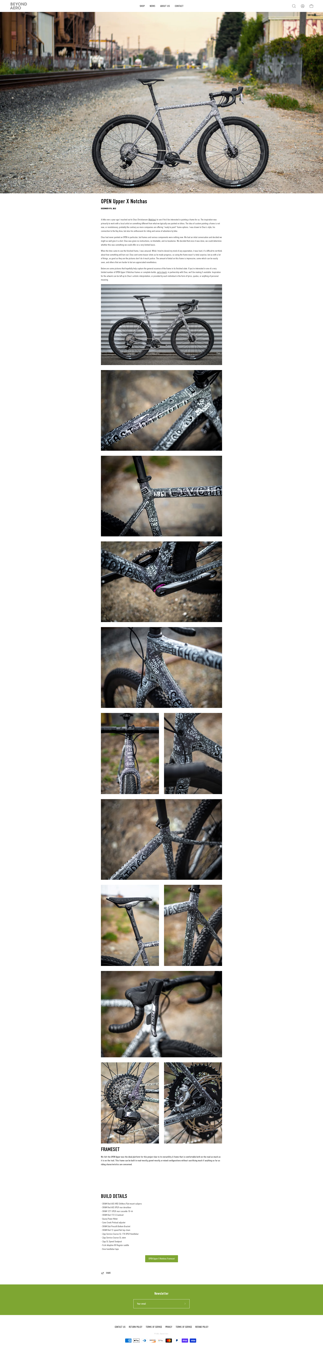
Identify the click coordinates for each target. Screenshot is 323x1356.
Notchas (152, 219)
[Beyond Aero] (18, 6)
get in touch (162, 272)
